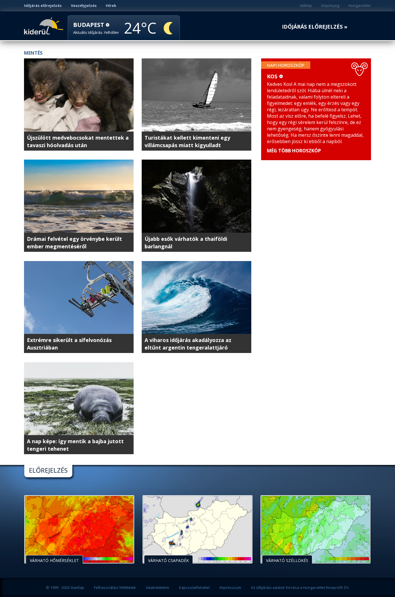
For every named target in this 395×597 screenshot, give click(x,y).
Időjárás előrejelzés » (314, 26)
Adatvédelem (157, 587)
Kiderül (44, 25)
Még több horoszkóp (294, 150)
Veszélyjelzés (84, 5)
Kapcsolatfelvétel (194, 587)
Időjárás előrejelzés (43, 5)
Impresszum (230, 587)
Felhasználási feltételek (115, 587)
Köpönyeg (330, 5)
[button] (96, 28)
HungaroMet (359, 5)
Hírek (111, 5)
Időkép (306, 5)
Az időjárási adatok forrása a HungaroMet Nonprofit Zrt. (300, 587)
